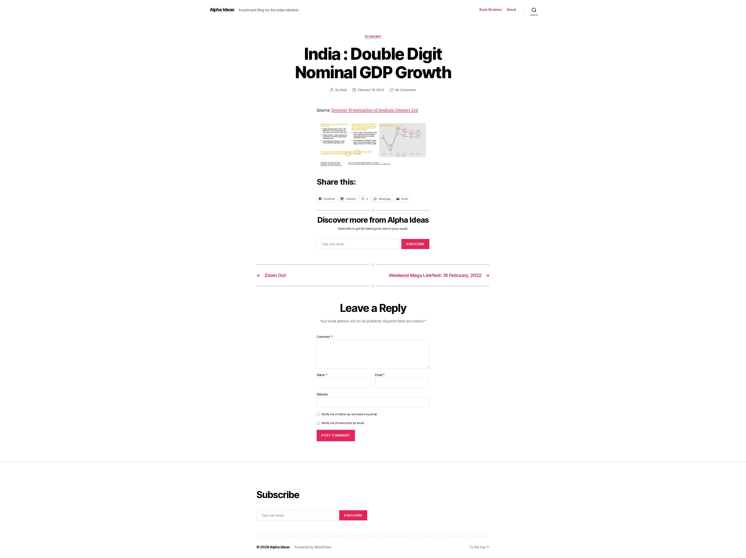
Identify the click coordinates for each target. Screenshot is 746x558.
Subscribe (415, 244)
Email (380, 375)
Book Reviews (490, 10)
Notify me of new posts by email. (343, 423)
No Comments (405, 90)
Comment (325, 337)
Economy (373, 36)
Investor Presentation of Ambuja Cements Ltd (375, 110)
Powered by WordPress (312, 547)
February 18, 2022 (371, 90)
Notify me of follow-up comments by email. (349, 414)
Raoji (343, 90)
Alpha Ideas (222, 9)
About (511, 10)
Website (322, 394)
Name (322, 375)
